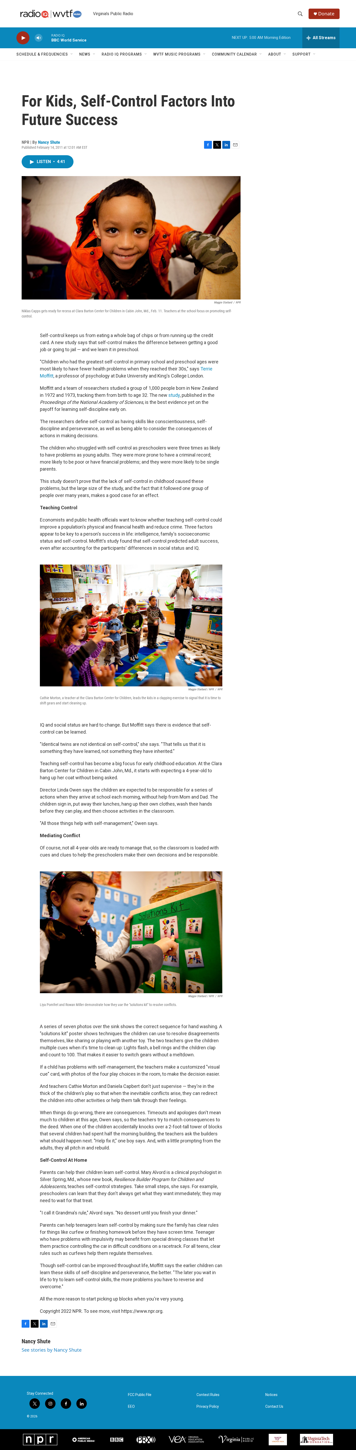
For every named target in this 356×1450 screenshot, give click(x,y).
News (84, 54)
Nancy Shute (49, 142)
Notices (271, 1395)
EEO (131, 1407)
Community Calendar (234, 54)
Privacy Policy (208, 1407)
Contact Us (274, 1407)
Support (301, 54)
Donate (326, 13)
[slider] (47, 37)
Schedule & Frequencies (42, 54)
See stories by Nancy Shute (52, 1350)
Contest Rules (208, 1395)
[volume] (38, 38)
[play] (23, 38)
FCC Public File (139, 1395)
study (174, 395)
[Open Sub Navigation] (72, 54)
